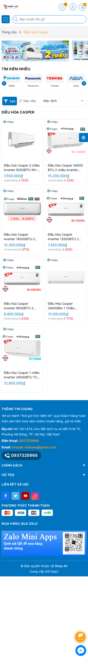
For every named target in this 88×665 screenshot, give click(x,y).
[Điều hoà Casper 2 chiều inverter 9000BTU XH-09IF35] (22, 140)
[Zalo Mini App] (44, 543)
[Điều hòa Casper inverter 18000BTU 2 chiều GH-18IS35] (22, 209)
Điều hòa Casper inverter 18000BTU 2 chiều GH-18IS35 (19, 236)
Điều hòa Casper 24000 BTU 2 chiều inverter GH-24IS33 (65, 167)
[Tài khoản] (72, 7)
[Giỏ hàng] (82, 7)
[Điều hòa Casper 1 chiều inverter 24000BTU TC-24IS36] (22, 347)
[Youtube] (25, 496)
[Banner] (35, 51)
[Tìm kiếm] (16, 19)
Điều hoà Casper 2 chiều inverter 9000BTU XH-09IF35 (22, 167)
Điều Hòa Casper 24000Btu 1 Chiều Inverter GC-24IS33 (62, 306)
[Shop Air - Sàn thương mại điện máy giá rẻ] (17, 6)
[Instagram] (35, 496)
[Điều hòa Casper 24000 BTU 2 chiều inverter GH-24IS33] (66, 140)
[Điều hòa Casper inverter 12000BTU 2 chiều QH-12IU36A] (66, 209)
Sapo (54, 571)
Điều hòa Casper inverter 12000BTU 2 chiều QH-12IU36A (63, 236)
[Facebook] (5, 496)
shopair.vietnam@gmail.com (34, 447)
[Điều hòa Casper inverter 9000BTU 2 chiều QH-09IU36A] (22, 278)
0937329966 (29, 441)
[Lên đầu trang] (81, 625)
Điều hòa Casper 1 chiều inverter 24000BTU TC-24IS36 (21, 375)
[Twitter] (15, 496)
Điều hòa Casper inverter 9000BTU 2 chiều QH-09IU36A (18, 306)
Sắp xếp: (30, 101)
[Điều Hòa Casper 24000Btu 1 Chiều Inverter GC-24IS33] (66, 278)
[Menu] (6, 19)
